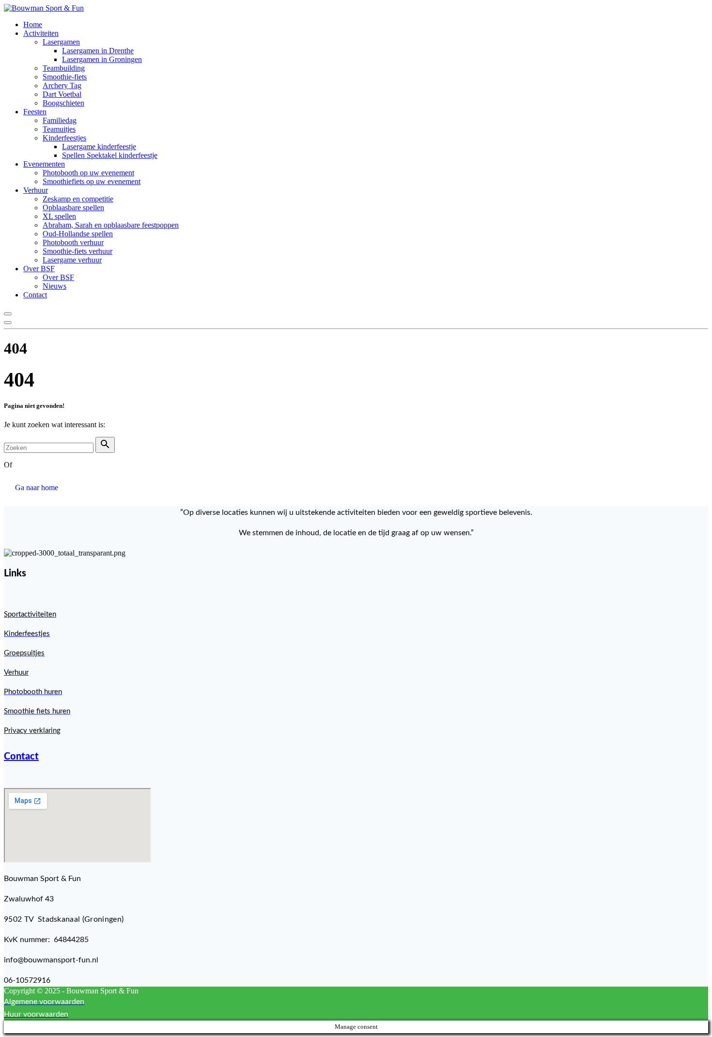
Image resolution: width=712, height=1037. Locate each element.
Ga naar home (36, 487)
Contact (21, 756)
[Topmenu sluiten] (8, 313)
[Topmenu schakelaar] (8, 322)
